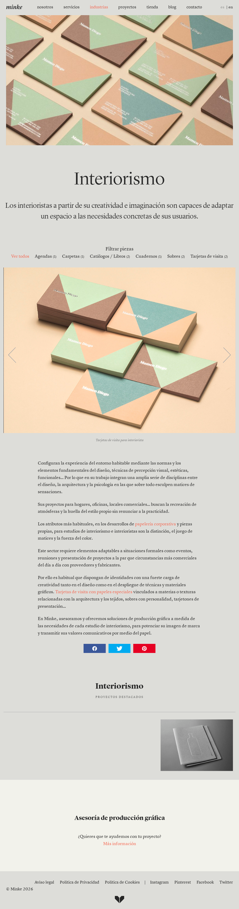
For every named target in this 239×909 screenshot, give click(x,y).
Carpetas (73, 256)
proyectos (127, 7)
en (230, 7)
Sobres (176, 256)
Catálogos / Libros (110, 256)
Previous (12, 355)
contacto (194, 7)
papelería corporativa (155, 524)
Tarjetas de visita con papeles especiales (93, 592)
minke (14, 7)
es (222, 7)
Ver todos (20, 256)
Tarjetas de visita (209, 256)
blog (172, 7)
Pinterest (182, 882)
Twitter (226, 882)
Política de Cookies (122, 882)
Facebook (205, 882)
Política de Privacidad (79, 882)
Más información (119, 844)
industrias (99, 7)
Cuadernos (149, 256)
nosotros (45, 7)
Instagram (159, 882)
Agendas (45, 256)
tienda (152, 7)
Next (227, 355)
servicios (71, 7)
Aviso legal (44, 882)
